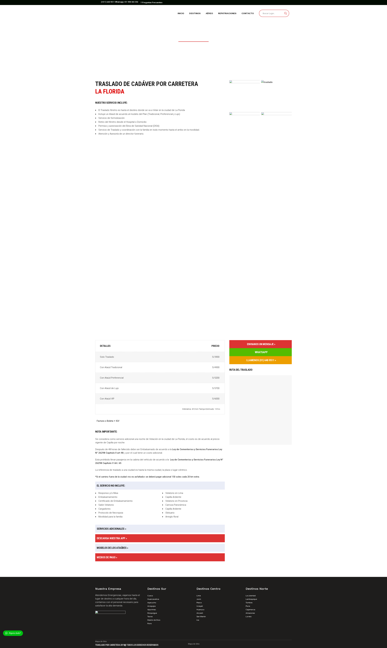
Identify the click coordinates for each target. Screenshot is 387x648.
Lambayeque (251, 599)
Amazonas (250, 613)
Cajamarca (250, 610)
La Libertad (251, 596)
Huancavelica (153, 599)
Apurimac (151, 610)
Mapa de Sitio (101, 641)
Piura (248, 606)
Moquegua (152, 613)
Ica (198, 620)
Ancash (200, 613)
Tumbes (249, 603)
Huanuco (200, 610)
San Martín (201, 616)
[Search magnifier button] (285, 13)
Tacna (150, 616)
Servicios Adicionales (110, 528)
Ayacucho (151, 603)
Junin (199, 599)
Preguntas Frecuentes (151, 2)
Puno (149, 623)
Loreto (249, 616)
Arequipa (151, 606)
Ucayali (200, 606)
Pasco (199, 603)
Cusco (150, 596)
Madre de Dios (153, 620)
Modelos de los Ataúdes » (112, 547)
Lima (199, 596)
